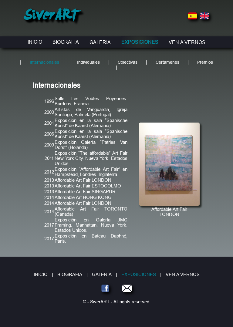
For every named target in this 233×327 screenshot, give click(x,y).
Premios (205, 62)
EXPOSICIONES (139, 42)
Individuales (88, 62)
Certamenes (167, 62)
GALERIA (100, 42)
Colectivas (127, 62)
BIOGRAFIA (65, 42)
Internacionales (44, 62)
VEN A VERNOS (187, 42)
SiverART (51, 16)
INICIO (35, 42)
